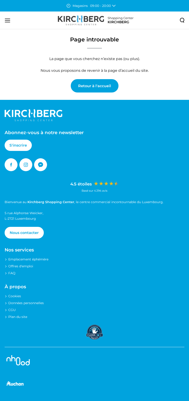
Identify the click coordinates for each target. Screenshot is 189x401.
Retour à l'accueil (94, 86)
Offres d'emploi (20, 266)
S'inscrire (18, 145)
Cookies (14, 296)
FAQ (11, 273)
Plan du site (17, 317)
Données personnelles (26, 303)
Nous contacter (24, 233)
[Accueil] (81, 20)
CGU (12, 310)
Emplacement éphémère (28, 259)
